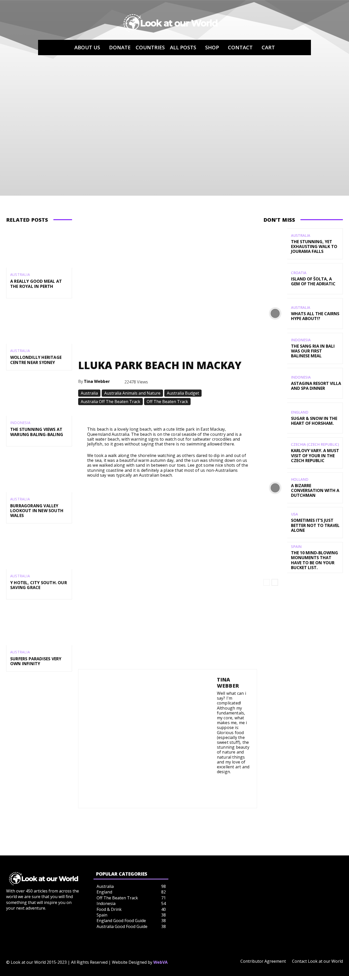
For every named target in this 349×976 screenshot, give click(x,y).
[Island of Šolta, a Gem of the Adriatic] (275, 278)
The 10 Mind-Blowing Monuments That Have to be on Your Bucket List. (314, 560)
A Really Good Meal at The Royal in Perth (36, 283)
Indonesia (20, 423)
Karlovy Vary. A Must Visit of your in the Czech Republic (315, 455)
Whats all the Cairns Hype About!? (315, 316)
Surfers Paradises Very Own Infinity (35, 661)
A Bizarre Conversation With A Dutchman (315, 490)
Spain (296, 546)
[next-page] (275, 582)
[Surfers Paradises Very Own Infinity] (39, 625)
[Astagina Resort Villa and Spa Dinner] (275, 383)
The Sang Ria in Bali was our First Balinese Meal (313, 351)
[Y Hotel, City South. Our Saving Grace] (39, 549)
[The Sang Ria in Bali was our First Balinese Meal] (275, 348)
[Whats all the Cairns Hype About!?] (275, 313)
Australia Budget (183, 393)
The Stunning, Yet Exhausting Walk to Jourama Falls (314, 246)
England (299, 412)
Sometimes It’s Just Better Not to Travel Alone (315, 525)
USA (294, 514)
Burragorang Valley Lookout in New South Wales (36, 510)
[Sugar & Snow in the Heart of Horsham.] (275, 418)
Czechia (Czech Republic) (315, 444)
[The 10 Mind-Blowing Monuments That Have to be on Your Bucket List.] (275, 557)
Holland (299, 479)
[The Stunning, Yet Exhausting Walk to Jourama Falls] (275, 243)
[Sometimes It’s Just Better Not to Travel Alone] (275, 522)
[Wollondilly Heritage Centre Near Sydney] (39, 324)
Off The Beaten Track (167, 401)
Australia (20, 274)
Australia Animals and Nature (132, 393)
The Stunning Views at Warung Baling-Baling (36, 432)
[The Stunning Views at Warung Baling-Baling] (39, 396)
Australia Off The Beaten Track (110, 401)
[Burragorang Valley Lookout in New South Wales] (39, 472)
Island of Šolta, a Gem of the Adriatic (313, 281)
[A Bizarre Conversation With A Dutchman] (275, 487)
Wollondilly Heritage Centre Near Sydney (36, 360)
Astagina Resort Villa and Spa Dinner (316, 386)
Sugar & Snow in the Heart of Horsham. (314, 421)
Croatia (298, 273)
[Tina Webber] (148, 739)
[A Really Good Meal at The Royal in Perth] (39, 248)
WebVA (160, 962)
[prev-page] (266, 582)
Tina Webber (97, 381)
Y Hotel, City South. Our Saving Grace (38, 585)
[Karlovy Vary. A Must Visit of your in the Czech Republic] (275, 452)
